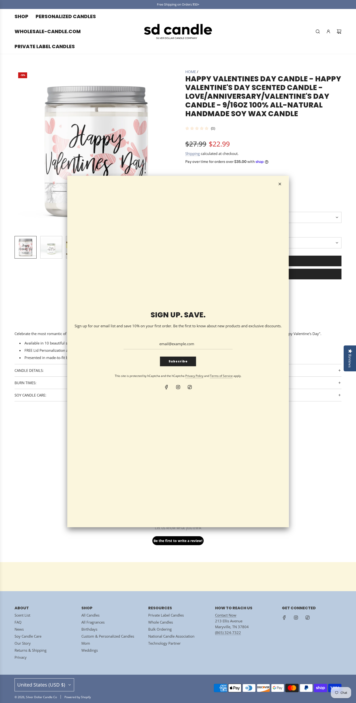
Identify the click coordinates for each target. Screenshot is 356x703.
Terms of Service (221, 376)
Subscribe (178, 361)
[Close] (280, 184)
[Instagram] (178, 387)
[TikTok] (189, 387)
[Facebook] (166, 387)
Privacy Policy (194, 376)
